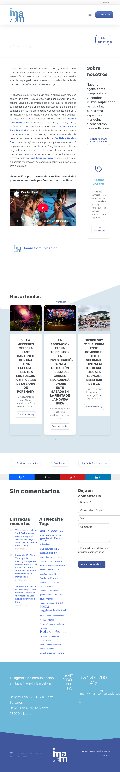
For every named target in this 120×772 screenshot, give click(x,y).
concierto (58, 557)
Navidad (43, 628)
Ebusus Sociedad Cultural (52, 566)
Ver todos (61, 302)
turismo (50, 649)
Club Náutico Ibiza (49, 549)
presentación (54, 637)
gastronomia (45, 595)
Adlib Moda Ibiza (48, 535)
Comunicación (48, 553)
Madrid (43, 620)
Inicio (106, 2)
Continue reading (26, 414)
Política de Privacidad (91, 751)
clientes (45, 544)
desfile (51, 561)
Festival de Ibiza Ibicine (49, 591)
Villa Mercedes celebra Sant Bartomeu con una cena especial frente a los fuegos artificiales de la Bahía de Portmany (26, 365)
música (60, 624)
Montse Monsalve (47, 624)
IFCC (42, 615)
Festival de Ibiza (46, 587)
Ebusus (58, 561)
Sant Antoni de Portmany (50, 645)
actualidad (48, 531)
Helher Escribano (47, 603)
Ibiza (44, 607)
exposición (52, 574)
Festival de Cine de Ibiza (49, 582)
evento (53, 569)
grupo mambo (46, 599)
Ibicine (59, 603)
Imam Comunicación (41, 248)
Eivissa (43, 570)
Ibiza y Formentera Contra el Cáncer (53, 611)
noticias (43, 636)
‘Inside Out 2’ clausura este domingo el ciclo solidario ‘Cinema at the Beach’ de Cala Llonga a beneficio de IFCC (94, 361)
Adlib (61, 531)
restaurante (45, 640)
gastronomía (58, 595)
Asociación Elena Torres (50, 539)
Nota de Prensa (53, 632)
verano (61, 653)
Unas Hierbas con (48, 653)
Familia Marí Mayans (49, 578)
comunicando (46, 557)
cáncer (43, 561)
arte (60, 536)
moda (51, 620)
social (43, 649)
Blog (28, 46)
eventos (43, 574)
